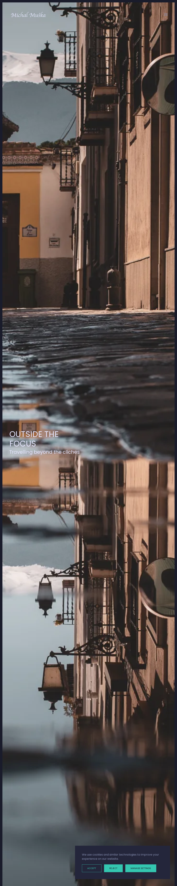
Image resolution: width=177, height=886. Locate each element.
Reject (113, 868)
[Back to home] (28, 14)
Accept (91, 868)
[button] (166, 14)
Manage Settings (141, 868)
